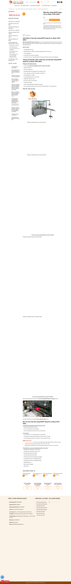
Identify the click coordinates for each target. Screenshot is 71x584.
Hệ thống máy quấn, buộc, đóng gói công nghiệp (33, 456)
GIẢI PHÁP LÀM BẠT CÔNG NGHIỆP (13, 33)
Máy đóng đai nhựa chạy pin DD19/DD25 (37, 484)
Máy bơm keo (26, 466)
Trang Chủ (17, 5)
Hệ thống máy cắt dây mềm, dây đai (30, 453)
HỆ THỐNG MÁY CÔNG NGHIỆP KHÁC (13, 60)
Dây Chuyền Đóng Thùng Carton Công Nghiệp (13, 55)
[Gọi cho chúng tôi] (60, 2)
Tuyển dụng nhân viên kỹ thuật (15, 67)
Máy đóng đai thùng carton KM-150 (27, 484)
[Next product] (59, 9)
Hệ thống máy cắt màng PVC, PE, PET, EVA (32, 449)
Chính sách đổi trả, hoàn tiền (41, 509)
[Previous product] (61, 9)
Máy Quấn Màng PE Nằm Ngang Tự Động (13, 52)
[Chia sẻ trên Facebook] (44, 31)
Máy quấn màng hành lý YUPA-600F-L (48, 484)
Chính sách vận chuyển (40, 511)
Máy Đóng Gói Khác (43, 9)
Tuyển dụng (54, 5)
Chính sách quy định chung (41, 502)
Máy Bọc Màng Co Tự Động (14, 45)
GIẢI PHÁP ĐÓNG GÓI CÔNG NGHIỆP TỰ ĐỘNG (26, 9)
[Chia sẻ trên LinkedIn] (52, 31)
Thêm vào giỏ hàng (54, 19)
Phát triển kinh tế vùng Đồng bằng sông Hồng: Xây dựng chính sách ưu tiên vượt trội (15, 100)
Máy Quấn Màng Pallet (13, 47)
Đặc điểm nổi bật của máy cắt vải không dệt (16, 76)
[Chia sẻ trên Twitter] (46, 31)
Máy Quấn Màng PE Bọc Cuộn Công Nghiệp (14, 49)
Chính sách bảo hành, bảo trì (41, 507)
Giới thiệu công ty (25, 5)
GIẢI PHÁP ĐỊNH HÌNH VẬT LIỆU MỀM (13, 28)
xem (34, 398)
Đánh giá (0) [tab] (28, 35)
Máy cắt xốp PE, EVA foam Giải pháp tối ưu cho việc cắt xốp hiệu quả (16, 72)
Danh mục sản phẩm (35, 5)
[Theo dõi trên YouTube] (61, 2)
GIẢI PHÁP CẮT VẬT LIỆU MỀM (13, 24)
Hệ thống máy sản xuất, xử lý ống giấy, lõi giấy (32, 458)
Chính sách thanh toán (40, 515)
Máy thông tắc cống (27, 462)
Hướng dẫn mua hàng (40, 505)
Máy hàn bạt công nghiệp (28, 464)
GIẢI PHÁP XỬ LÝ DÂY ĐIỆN (14, 21)
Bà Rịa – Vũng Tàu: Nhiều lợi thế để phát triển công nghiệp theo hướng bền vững (15, 94)
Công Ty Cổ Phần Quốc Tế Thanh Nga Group (37, 582)
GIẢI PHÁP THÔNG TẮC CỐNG (13, 36)
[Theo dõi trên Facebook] (58, 2)
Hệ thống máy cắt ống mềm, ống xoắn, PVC (32, 451)
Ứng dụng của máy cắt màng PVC (15, 115)
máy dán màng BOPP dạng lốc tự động (43, 38)
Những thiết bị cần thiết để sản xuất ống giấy (15, 118)
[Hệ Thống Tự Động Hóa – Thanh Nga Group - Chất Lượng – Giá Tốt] (16, 2)
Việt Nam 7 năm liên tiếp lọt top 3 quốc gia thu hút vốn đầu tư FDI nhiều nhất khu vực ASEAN (15, 109)
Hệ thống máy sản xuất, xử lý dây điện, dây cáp (32, 460)
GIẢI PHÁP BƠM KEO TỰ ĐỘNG (13, 40)
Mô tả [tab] (24, 35)
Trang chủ (11, 9)
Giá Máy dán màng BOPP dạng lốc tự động (51, 25)
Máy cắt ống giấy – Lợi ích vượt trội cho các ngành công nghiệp (15, 81)
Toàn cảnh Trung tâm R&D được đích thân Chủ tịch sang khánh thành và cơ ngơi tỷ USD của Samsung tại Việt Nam (15, 87)
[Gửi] (38, 2)
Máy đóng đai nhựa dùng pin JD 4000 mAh (58, 484)
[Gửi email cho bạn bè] (48, 31)
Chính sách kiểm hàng (40, 513)
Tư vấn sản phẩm (46, 5)
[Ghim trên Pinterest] (50, 31)
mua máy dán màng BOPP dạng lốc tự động (42, 421)
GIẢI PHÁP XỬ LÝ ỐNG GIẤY (14, 30)
